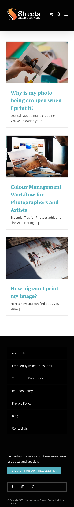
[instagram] (22, 487)
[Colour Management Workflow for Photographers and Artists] (37, 156)
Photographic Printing (49, 73)
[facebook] (12, 487)
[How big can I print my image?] (37, 258)
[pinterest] (33, 487)
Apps (16, 73)
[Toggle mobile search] (59, 14)
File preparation (28, 73)
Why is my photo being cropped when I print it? (37, 47)
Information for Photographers (46, 171)
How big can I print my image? (37, 246)
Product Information (37, 77)
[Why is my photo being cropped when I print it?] (37, 62)
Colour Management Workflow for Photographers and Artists (37, 138)
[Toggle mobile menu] (66, 14)
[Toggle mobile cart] (51, 14)
